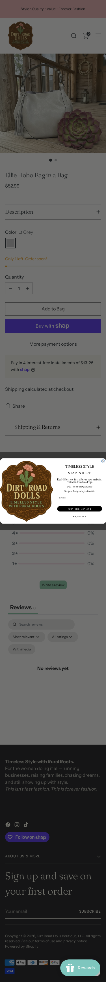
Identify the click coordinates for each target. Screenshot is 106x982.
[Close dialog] (103, 461)
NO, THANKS (79, 517)
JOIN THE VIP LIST (79, 508)
